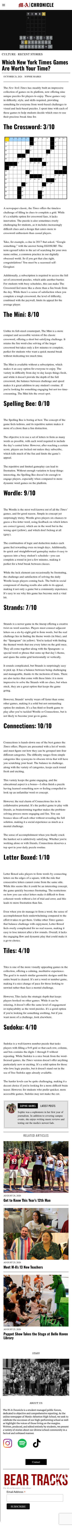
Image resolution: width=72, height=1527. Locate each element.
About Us (36, 1403)
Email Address (16, 1492)
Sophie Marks (33, 76)
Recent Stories (30, 54)
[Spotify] (22, 1443)
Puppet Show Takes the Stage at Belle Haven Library (36, 1336)
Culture (9, 54)
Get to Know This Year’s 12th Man (27, 1200)
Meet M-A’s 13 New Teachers (23, 1267)
